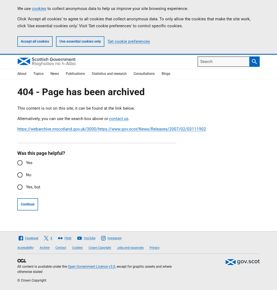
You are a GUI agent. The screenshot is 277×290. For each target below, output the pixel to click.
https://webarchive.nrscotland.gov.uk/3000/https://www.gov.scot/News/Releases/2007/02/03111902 (111, 129)
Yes (29, 162)
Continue (28, 204)
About (21, 74)
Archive (45, 247)
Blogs (166, 74)
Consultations (144, 74)
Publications (75, 74)
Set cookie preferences (129, 41)
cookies (39, 8)
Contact (60, 247)
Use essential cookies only (80, 41)
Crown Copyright (100, 247)
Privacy (154, 247)
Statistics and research (109, 74)
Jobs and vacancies (130, 247)
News (54, 74)
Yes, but (33, 186)
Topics (38, 74)
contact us (118, 118)
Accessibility (25, 247)
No (28, 174)
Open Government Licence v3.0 (91, 266)
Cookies (77, 247)
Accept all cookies (35, 41)
